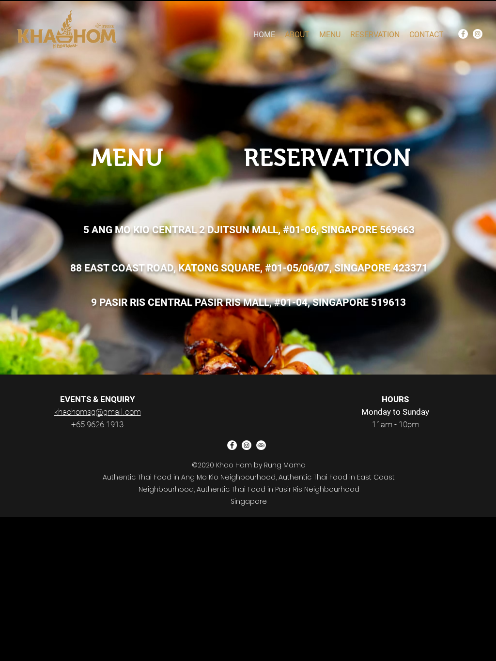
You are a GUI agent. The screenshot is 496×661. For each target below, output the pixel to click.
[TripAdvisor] (261, 445)
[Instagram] (477, 34)
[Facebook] (463, 34)
